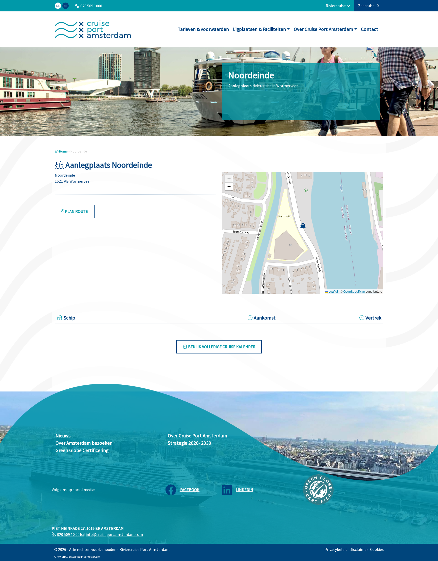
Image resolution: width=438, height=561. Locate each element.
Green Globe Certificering (82, 450)
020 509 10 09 (68, 534)
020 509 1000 (91, 5)
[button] (303, 225)
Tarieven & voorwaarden (203, 29)
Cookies (377, 549)
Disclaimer (359, 549)
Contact (369, 29)
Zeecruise (366, 5)
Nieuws (63, 436)
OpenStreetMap (354, 291)
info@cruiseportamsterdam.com (114, 534)
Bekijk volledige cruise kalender (221, 346)
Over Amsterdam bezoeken (84, 443)
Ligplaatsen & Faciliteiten (259, 29)
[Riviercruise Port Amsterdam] (93, 29)
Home (62, 151)
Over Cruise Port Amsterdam (323, 29)
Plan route (76, 211)
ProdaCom (93, 556)
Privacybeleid (336, 549)
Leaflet (333, 291)
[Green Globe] (318, 489)
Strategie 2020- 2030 (189, 443)
